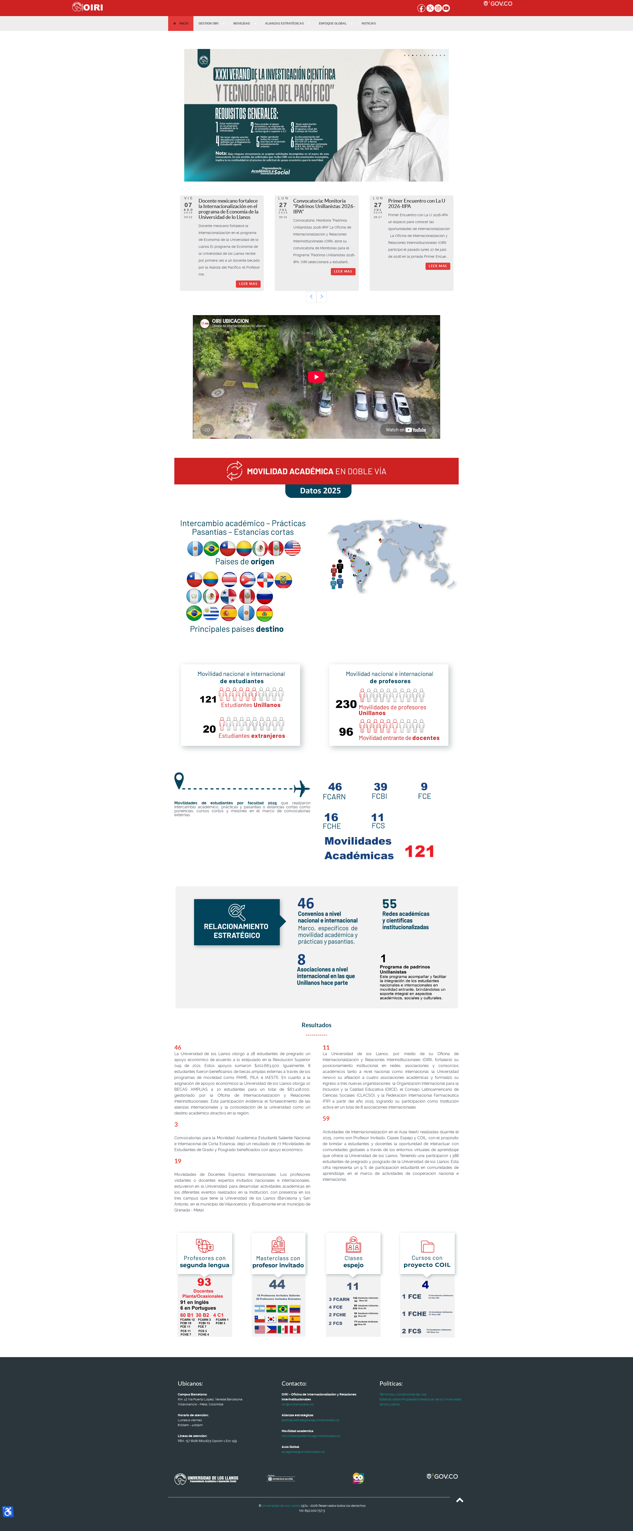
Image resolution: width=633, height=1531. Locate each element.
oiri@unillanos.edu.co (298, 1404)
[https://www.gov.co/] (442, 1477)
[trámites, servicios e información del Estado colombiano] (522, 3)
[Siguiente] (321, 297)
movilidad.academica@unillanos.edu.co (311, 1436)
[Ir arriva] (460, 1501)
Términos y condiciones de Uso (403, 1394)
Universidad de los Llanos (280, 1506)
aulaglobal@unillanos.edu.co (303, 1452)
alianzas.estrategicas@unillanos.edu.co (310, 1420)
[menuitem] (180, 23)
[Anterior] (311, 297)
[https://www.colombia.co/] (385, 1478)
